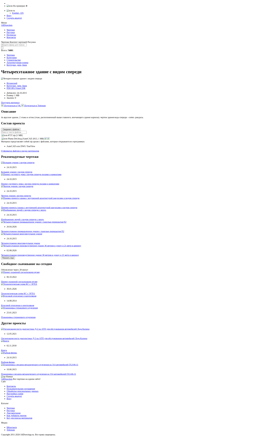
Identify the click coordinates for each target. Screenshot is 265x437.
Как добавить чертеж (16, 415)
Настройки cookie (15, 394)
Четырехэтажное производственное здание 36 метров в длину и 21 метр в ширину (40, 255)
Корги (4, 350)
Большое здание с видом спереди (16, 172)
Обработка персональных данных (23, 391)
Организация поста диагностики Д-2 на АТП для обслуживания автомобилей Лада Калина (44, 338)
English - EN (18, 13)
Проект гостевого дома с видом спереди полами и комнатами (30, 184)
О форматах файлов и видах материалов (20, 151)
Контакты (11, 37)
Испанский (12, 83)
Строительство (14, 60)
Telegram (11, 430)
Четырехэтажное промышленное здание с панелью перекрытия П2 (32, 231)
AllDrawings (6, 25)
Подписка (11, 35)
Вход (9, 15)
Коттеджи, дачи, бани (17, 65)
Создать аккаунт (14, 18)
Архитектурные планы (17, 62)
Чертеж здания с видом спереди (16, 196)
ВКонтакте (12, 427)
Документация (13, 413)
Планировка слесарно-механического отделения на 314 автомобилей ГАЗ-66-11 (38, 374)
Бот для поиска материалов (19, 418)
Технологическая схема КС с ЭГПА (18, 293)
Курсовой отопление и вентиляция (17, 305)
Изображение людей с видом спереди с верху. (22, 219)
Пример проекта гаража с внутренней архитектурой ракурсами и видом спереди (39, 207)
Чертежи (11, 30)
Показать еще (8, 258)
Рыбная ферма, (8, 362)
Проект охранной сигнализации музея (19, 281)
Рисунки (11, 32)
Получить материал (10, 102)
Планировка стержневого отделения (18, 317)
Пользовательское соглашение (21, 389)
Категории (12, 57)
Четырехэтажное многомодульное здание (20, 243)
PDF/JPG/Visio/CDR (16, 88)
